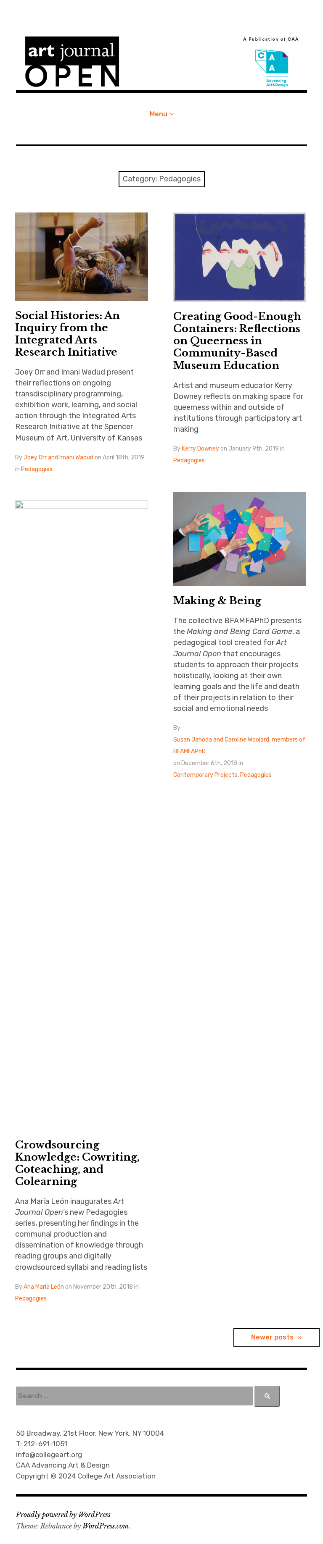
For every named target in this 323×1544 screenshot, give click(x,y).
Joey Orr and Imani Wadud (58, 457)
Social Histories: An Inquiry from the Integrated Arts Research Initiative (67, 333)
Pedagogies (37, 469)
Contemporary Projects (205, 775)
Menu (158, 114)
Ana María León (44, 1286)
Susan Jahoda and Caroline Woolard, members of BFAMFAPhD (239, 745)
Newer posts (272, 1337)
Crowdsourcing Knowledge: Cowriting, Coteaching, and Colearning (77, 1163)
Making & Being (217, 601)
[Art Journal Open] (161, 62)
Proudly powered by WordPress (63, 1514)
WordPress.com (105, 1526)
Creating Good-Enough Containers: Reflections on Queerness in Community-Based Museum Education (237, 340)
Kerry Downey (200, 448)
